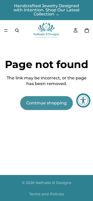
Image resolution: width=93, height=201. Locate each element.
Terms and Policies (46, 194)
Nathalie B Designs (53, 182)
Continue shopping (46, 102)
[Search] (17, 30)
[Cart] (86, 30)
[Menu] (6, 30)
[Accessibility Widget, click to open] (83, 101)
